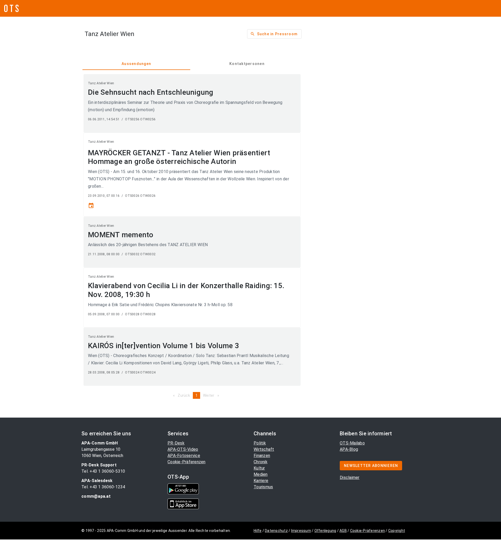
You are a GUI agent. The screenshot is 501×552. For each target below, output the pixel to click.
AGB (343, 531)
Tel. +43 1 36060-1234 (103, 486)
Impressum (301, 531)
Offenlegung (325, 531)
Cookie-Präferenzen (187, 461)
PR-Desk (176, 443)
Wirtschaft (264, 449)
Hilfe (257, 531)
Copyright (396, 531)
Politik (260, 443)
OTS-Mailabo (352, 443)
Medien (261, 474)
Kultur (259, 468)
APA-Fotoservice (184, 455)
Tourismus (263, 486)
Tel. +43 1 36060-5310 (103, 471)
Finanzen (262, 455)
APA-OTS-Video (183, 449)
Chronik (260, 461)
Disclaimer (350, 477)
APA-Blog (349, 449)
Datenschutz (276, 531)
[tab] (136, 63)
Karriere (261, 480)
